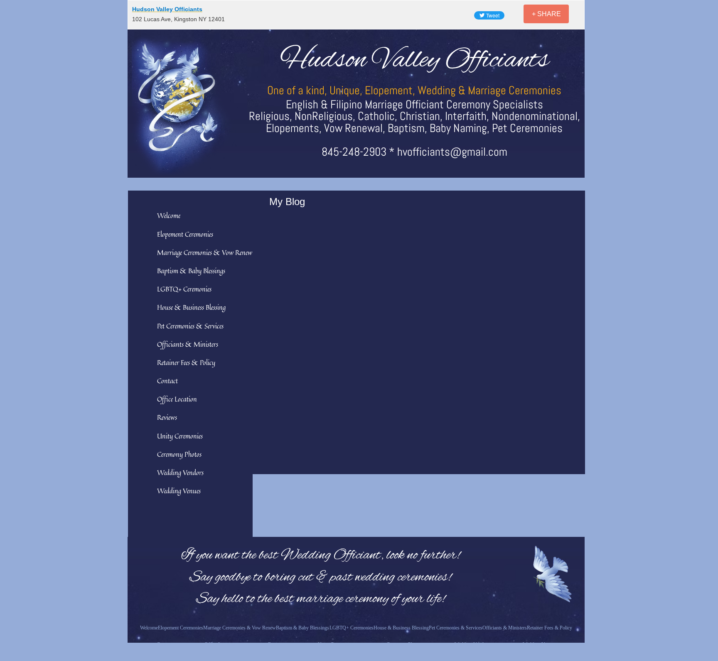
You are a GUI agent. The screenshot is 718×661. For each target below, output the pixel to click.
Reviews (167, 417)
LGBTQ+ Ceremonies (184, 289)
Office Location (177, 399)
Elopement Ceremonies (185, 234)
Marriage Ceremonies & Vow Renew (204, 252)
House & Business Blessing (191, 307)
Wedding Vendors (180, 472)
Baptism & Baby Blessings (191, 271)
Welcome (168, 215)
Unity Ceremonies (180, 436)
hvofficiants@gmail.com (452, 151)
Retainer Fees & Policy (186, 362)
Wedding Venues (179, 491)
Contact (167, 381)
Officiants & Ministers (187, 344)
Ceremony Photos (179, 454)
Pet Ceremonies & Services (190, 326)
